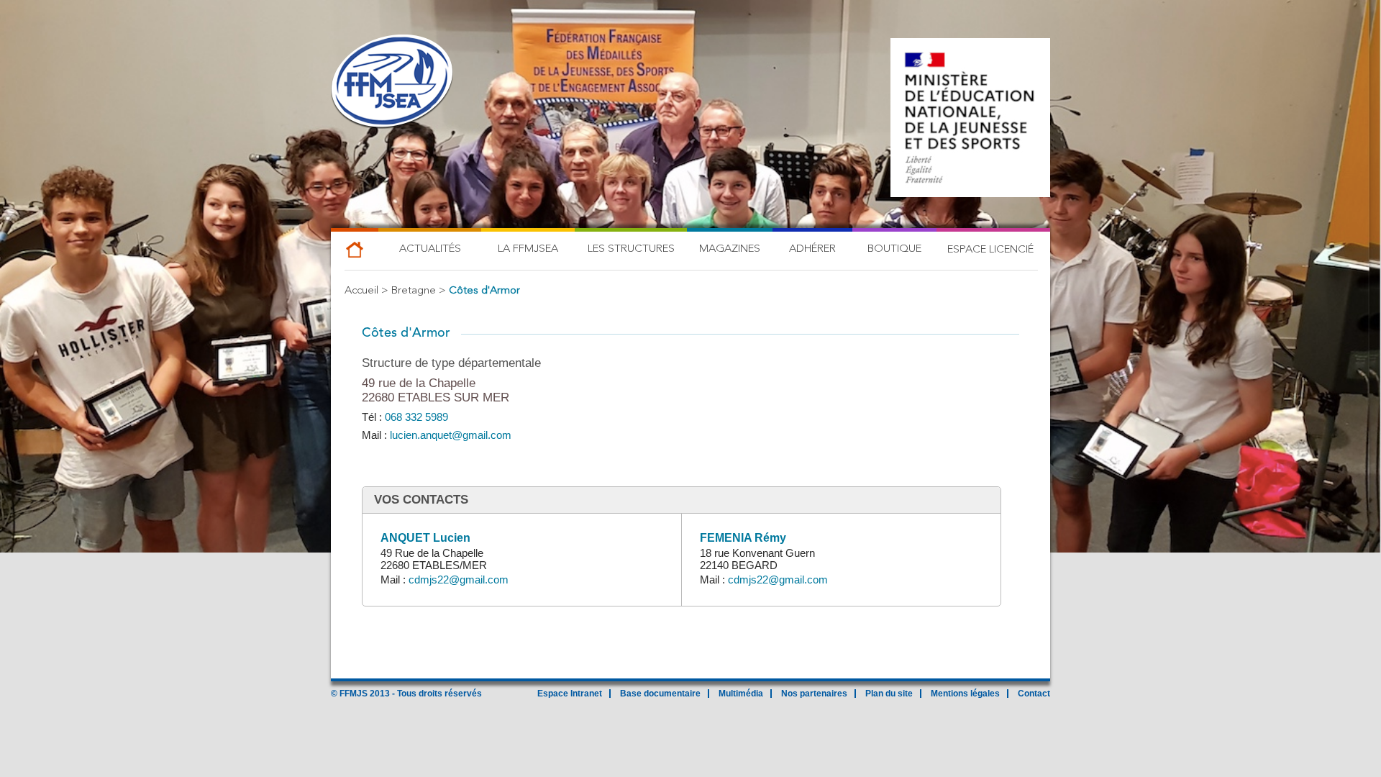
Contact (1034, 694)
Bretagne (413, 291)
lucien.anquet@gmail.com (450, 435)
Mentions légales (965, 694)
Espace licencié (990, 250)
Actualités (430, 249)
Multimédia (741, 694)
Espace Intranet (569, 694)
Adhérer (812, 249)
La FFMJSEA (528, 249)
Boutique (894, 249)
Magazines (729, 249)
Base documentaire (660, 694)
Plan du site (889, 694)
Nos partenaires (814, 694)
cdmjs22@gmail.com (459, 579)
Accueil (361, 291)
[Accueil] (392, 83)
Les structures (631, 249)
